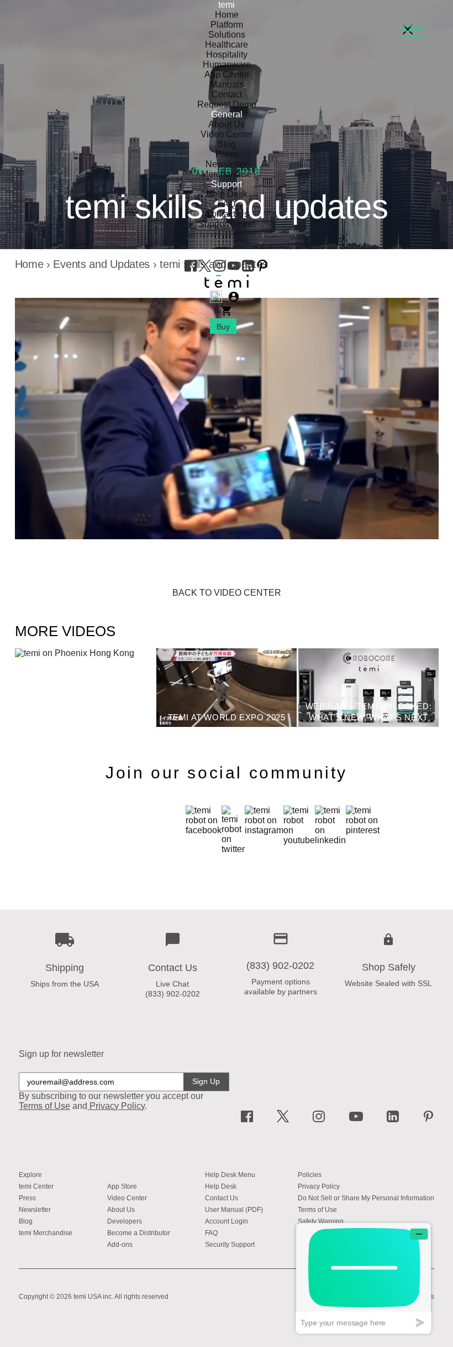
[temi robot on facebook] (192, 268)
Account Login (226, 1221)
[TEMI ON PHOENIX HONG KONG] (74, 653)
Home (227, 14)
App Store (122, 1186)
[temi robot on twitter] (206, 268)
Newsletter (226, 164)
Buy (223, 326)
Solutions (226, 34)
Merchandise (226, 174)
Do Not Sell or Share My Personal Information (366, 1198)
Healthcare (226, 44)
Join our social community (226, 772)
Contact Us (227, 214)
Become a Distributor (138, 1233)
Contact (227, 94)
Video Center (226, 134)
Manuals (227, 84)
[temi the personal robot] (226, 285)
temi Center (36, 1186)
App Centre (226, 74)
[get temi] (226, 311)
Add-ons (120, 1244)
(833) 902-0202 (172, 993)
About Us (226, 124)
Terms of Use (317, 1210)
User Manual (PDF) (234, 1210)
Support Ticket (226, 224)
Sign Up (206, 1081)
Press (226, 154)
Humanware (227, 64)
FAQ (226, 204)
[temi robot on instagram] (220, 268)
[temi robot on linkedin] (249, 268)
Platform (226, 24)
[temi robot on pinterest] (262, 268)
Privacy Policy (117, 1106)
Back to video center (226, 592)
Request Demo (226, 104)
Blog (227, 144)
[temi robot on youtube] (235, 268)
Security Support (230, 1244)
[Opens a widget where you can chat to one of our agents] (363, 1278)
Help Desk (226, 194)
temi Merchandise (45, 1233)
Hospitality (226, 54)
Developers (124, 1221)
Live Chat (172, 983)
